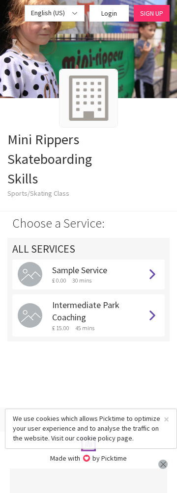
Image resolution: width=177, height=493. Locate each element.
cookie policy (96, 438)
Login (109, 13)
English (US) (48, 12)
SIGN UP (151, 13)
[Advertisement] (88, 480)
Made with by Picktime (88, 458)
